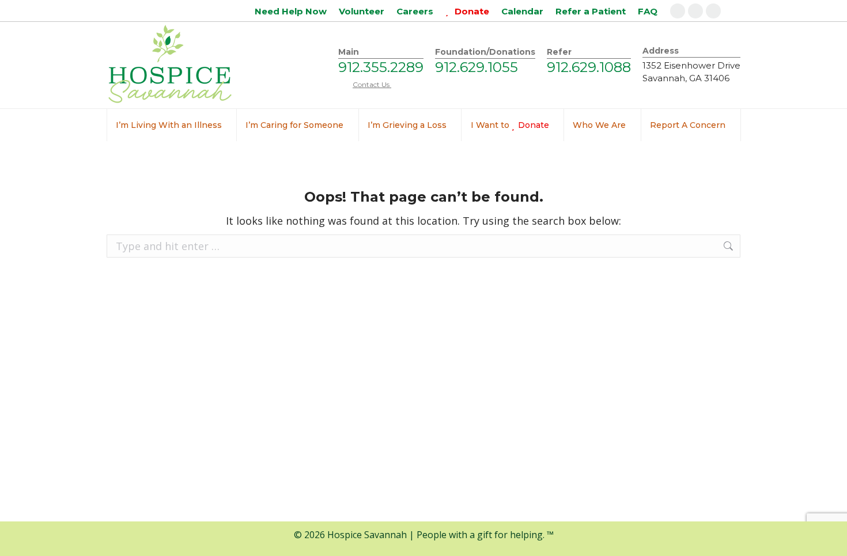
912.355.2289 (380, 67)
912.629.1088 (589, 67)
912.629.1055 (476, 67)
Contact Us (372, 84)
